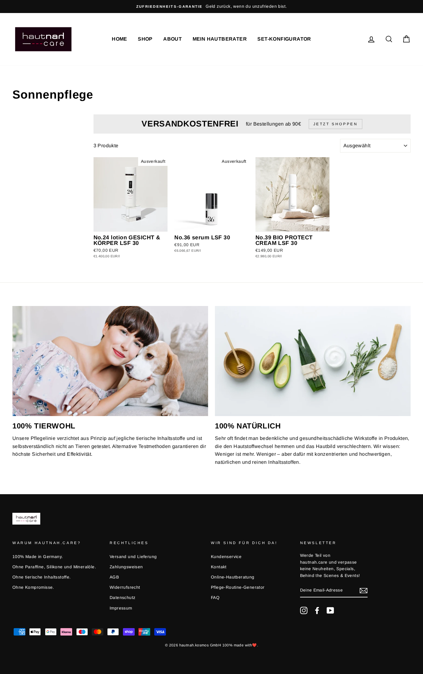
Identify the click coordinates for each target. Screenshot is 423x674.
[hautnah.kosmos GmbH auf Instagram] (303, 610)
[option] (211, 6)
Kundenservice (226, 556)
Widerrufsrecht (125, 587)
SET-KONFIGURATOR (284, 39)
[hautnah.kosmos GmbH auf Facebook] (317, 610)
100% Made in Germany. (37, 556)
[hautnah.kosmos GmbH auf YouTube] (330, 610)
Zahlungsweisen (126, 567)
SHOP (145, 39)
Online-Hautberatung (233, 577)
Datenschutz (122, 597)
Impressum (121, 608)
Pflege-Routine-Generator (238, 587)
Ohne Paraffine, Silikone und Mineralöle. (54, 567)
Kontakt (219, 567)
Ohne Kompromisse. (33, 587)
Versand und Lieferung (133, 556)
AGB (114, 577)
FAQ (215, 597)
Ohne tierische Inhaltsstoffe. (41, 577)
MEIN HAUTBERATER (220, 39)
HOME (119, 39)
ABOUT (172, 39)
